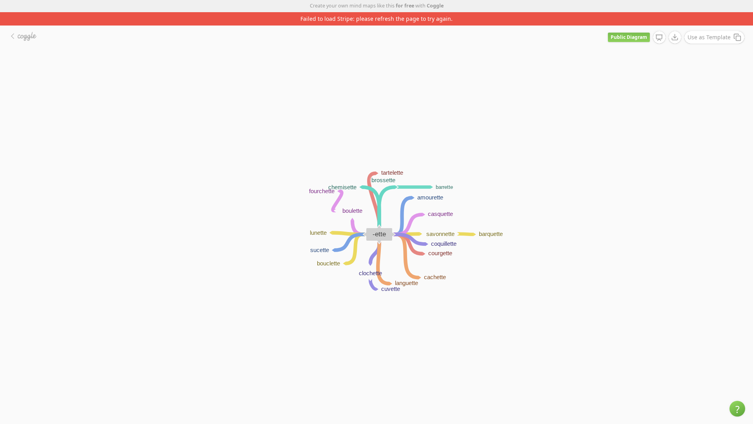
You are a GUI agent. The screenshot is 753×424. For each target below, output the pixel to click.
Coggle (435, 5)
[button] (737, 409)
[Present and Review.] (659, 37)
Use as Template (709, 37)
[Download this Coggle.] (675, 37)
